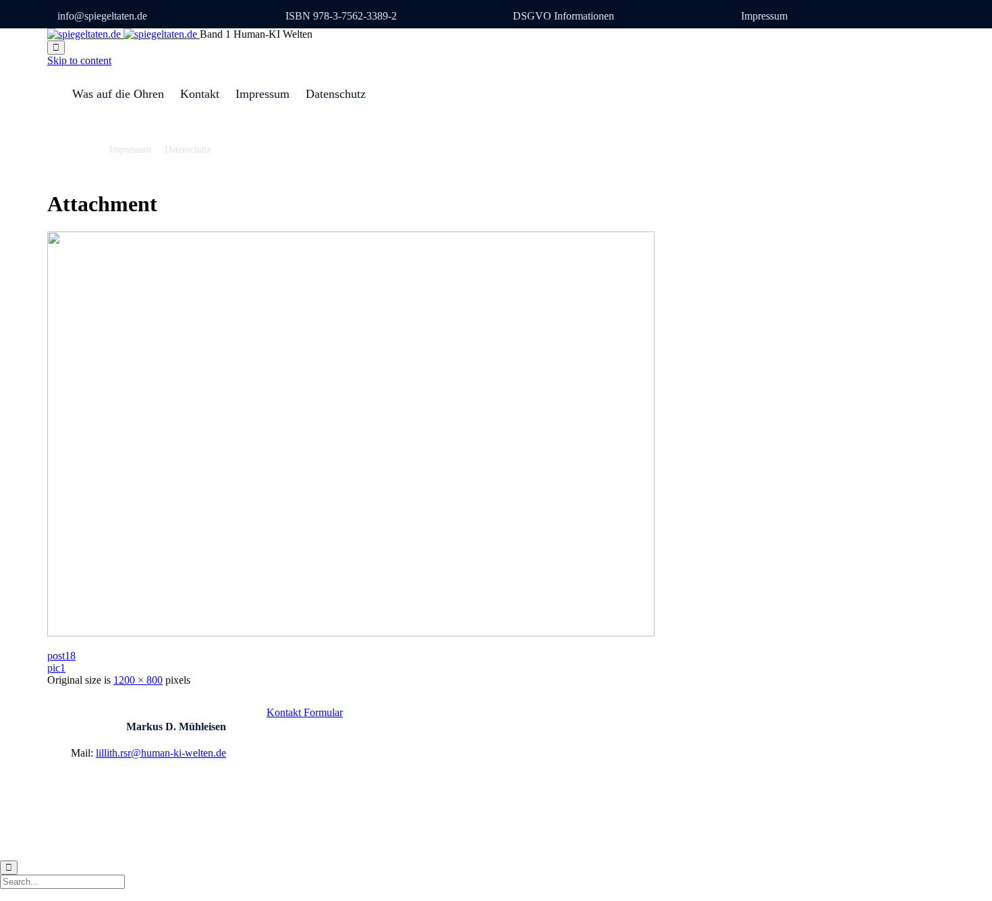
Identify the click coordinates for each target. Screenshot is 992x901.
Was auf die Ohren (118, 94)
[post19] (351, 632)
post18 (61, 655)
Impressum (764, 16)
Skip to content (79, 60)
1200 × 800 (138, 680)
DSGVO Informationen (563, 16)
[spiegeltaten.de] (123, 34)
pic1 (56, 668)
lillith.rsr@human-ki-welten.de (161, 753)
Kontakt (199, 94)
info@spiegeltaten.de (102, 16)
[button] (305, 712)
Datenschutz (336, 94)
